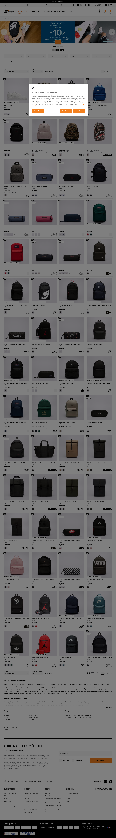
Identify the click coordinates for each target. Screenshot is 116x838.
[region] (58, 100)
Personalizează (38, 110)
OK (79, 110)
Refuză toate (65, 110)
